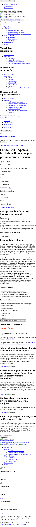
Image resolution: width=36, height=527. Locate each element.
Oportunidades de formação (16, 32)
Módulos (6, 28)
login (12, 339)
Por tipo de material (13, 60)
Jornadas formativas (17, 145)
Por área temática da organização (18, 104)
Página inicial (8, 27)
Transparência (12, 41)
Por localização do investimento (17, 105)
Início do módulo (9, 55)
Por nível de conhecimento (16, 62)
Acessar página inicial (10, 4)
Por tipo (10, 77)
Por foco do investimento (15, 102)
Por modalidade (12, 81)
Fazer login (3, 117)
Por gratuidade (12, 84)
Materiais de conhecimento (16, 30)
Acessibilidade (4, 18)
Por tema (10, 79)
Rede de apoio (8, 6)
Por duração (11, 86)
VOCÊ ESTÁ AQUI (6, 131)
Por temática (11, 58)
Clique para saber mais (7, 207)
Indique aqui (4, 366)
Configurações (8, 122)
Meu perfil (7, 121)
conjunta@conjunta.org (7, 441)
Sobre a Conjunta (9, 35)
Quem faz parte (12, 39)
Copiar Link (22, 320)
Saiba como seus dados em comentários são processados (17, 343)
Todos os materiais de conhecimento (19, 63)
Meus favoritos (8, 124)
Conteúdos (7, 145)
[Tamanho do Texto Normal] (7, 16)
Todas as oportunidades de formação (19, 88)
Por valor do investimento (15, 107)
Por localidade (12, 83)
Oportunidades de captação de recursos (19, 34)
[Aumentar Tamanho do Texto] (7, 14)
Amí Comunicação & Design (9, 524)
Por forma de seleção (14, 109)
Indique (6, 44)
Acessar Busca (8, 8)
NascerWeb (22, 524)
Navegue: (7, 56)
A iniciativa (11, 37)
